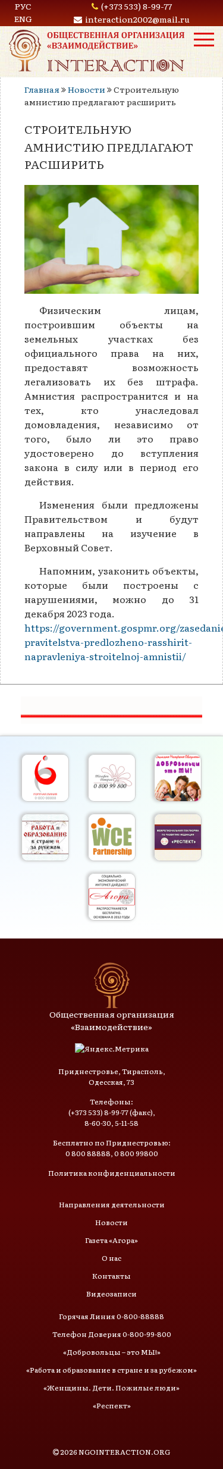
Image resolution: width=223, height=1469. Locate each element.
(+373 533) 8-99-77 (136, 6)
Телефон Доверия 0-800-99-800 (111, 1334)
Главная (41, 89)
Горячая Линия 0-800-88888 (111, 1316)
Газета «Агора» (111, 1240)
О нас (111, 1258)
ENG (23, 18)
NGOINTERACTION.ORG (124, 1451)
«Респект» (112, 1405)
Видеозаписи (111, 1293)
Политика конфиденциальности (111, 1172)
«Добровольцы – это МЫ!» (112, 1351)
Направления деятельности (112, 1204)
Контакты (111, 1275)
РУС (23, 6)
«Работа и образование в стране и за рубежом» (111, 1369)
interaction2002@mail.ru (137, 19)
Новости (86, 89)
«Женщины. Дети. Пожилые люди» (111, 1387)
